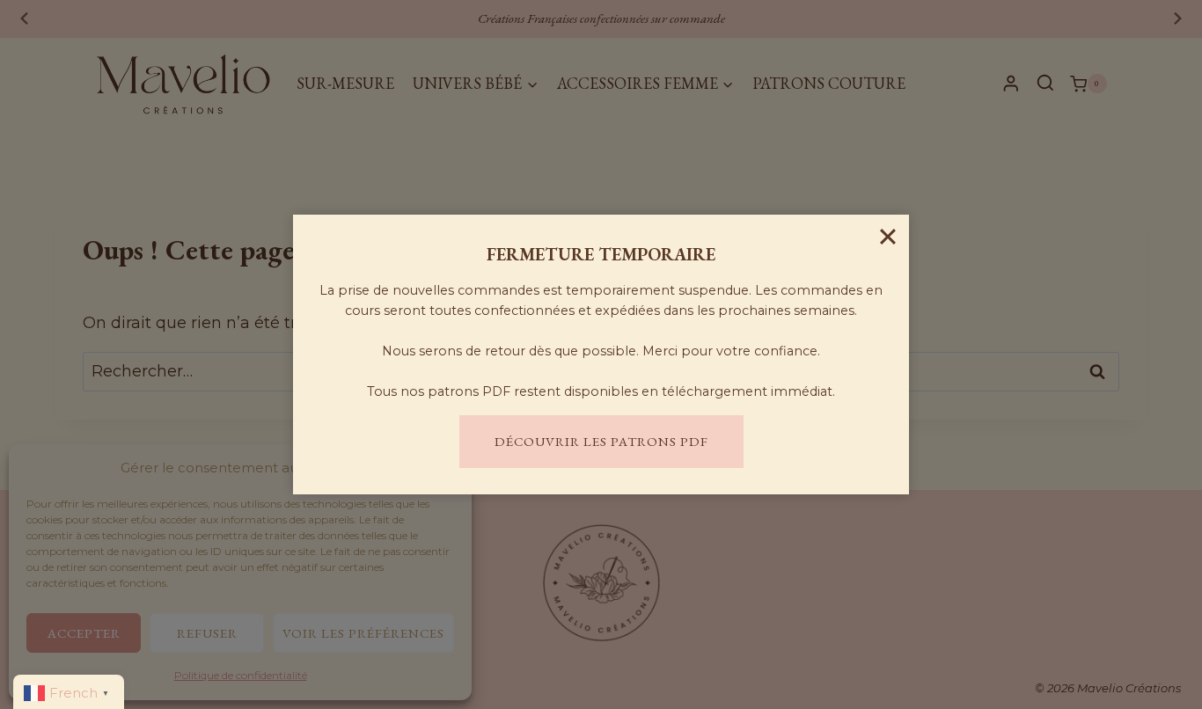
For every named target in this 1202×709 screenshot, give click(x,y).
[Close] (888, 235)
